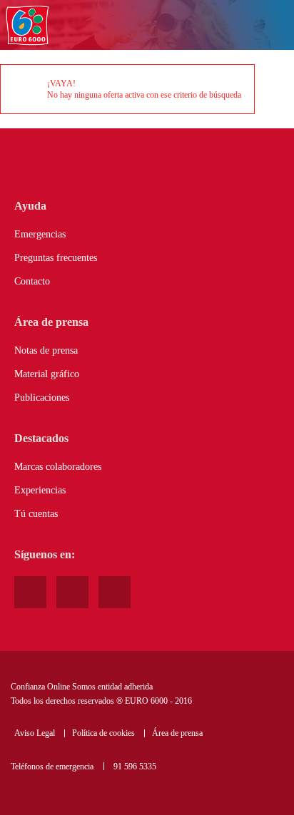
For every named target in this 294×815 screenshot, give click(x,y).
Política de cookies (103, 733)
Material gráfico (46, 374)
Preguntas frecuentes (55, 257)
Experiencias (40, 490)
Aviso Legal (34, 733)
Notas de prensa (46, 350)
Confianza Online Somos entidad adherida (82, 687)
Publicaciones (41, 397)
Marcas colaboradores (57, 466)
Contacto (32, 281)
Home (27, 26)
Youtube (30, 592)
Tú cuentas (36, 513)
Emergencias (40, 234)
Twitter (114, 592)
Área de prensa (177, 733)
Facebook (72, 592)
